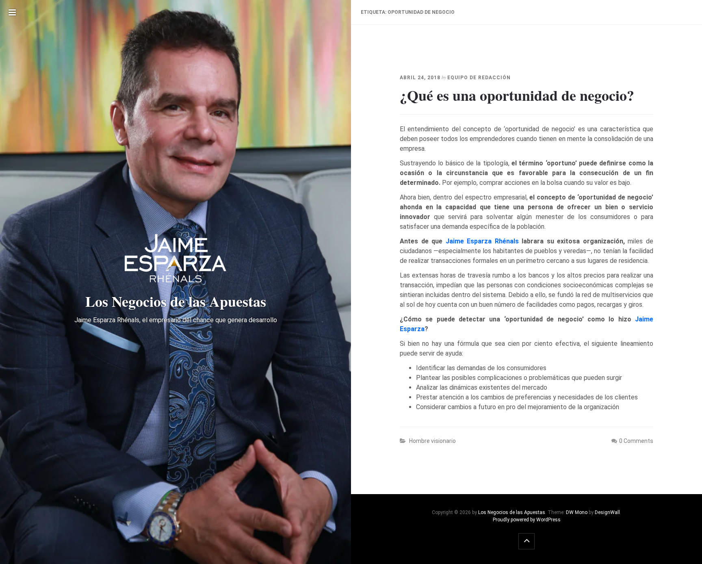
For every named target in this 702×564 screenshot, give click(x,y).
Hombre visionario (432, 441)
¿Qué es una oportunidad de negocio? (517, 95)
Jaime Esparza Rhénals (482, 241)
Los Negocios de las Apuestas (511, 512)
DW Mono (576, 512)
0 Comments (636, 441)
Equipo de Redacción (479, 77)
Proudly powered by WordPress (527, 520)
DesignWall (607, 512)
